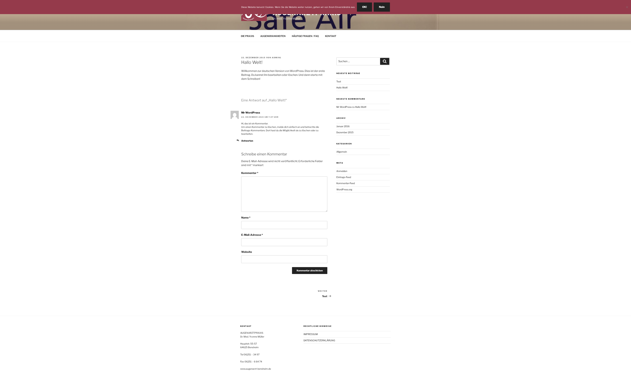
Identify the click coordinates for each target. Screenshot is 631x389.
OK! (364, 7)
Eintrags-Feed (343, 177)
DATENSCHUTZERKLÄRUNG (319, 340)
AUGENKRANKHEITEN (273, 36)
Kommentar (249, 173)
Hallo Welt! (342, 87)
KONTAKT (330, 36)
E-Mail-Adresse (252, 234)
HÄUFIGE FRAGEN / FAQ (305, 36)
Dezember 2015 (344, 132)
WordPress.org (344, 189)
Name (245, 217)
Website (246, 251)
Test (338, 81)
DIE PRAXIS (247, 36)
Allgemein (341, 151)
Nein (382, 7)
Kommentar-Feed (345, 183)
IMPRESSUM (311, 334)
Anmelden (341, 171)
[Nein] (627, 7)
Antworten (247, 140)
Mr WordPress (250, 112)
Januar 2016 (343, 126)
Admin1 (276, 57)
